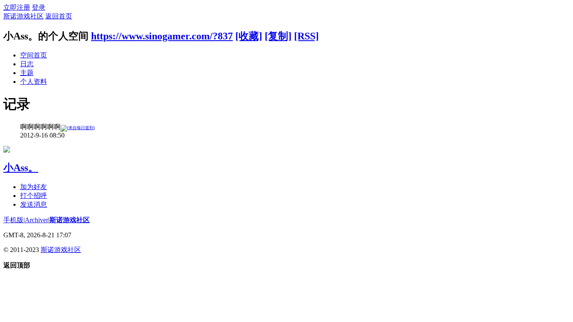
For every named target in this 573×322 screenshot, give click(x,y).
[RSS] (306, 36)
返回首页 (58, 16)
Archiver (36, 219)
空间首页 (33, 55)
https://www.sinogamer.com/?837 (162, 36)
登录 (38, 7)
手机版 (13, 219)
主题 (27, 72)
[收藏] (248, 36)
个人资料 (33, 81)
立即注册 (16, 7)
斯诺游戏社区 (23, 16)
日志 (27, 64)
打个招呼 (33, 195)
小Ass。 (20, 167)
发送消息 (33, 204)
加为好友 (33, 186)
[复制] (278, 36)
